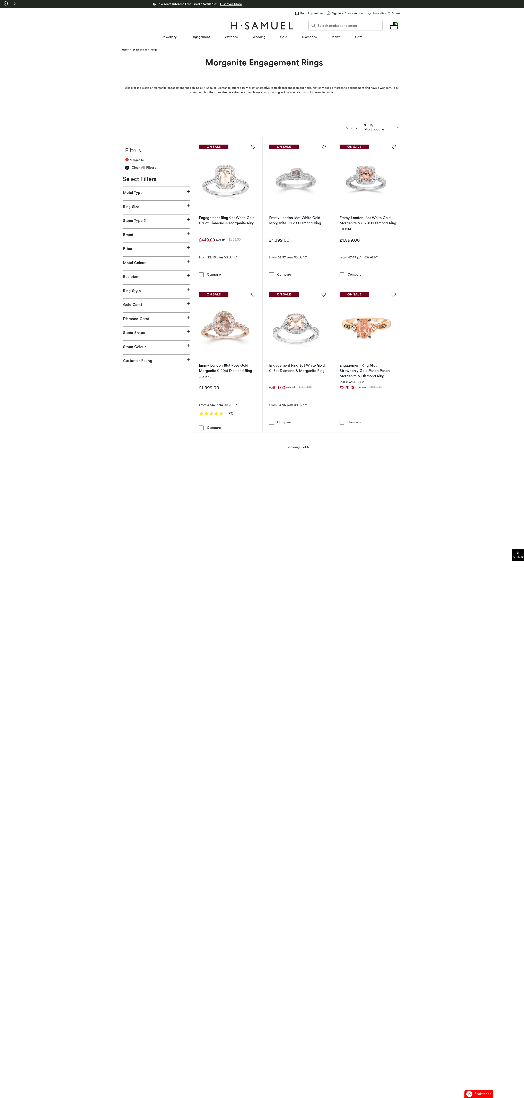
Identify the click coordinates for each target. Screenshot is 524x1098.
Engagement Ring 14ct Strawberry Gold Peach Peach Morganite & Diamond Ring (365, 370)
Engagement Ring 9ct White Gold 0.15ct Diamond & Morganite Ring (297, 368)
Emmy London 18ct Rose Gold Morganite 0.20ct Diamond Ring (225, 368)
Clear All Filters (144, 168)
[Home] (262, 26)
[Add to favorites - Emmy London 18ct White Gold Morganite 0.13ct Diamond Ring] (323, 146)
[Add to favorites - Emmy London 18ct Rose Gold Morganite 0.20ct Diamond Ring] (253, 294)
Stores (396, 13)
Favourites (379, 13)
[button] (14, 3)
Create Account (354, 13)
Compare (214, 274)
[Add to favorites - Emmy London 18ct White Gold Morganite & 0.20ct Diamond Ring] (393, 146)
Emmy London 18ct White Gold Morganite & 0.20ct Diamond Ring (368, 220)
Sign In (336, 13)
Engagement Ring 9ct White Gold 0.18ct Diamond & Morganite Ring (227, 220)
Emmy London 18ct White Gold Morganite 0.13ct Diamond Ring (295, 220)
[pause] (5, 3)
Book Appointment (312, 13)
